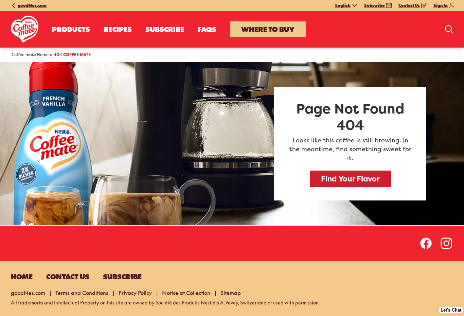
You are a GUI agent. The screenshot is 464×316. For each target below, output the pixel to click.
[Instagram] (446, 243)
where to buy (268, 29)
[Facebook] (429, 243)
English (343, 5)
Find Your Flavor (350, 179)
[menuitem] (71, 29)
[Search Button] (449, 29)
